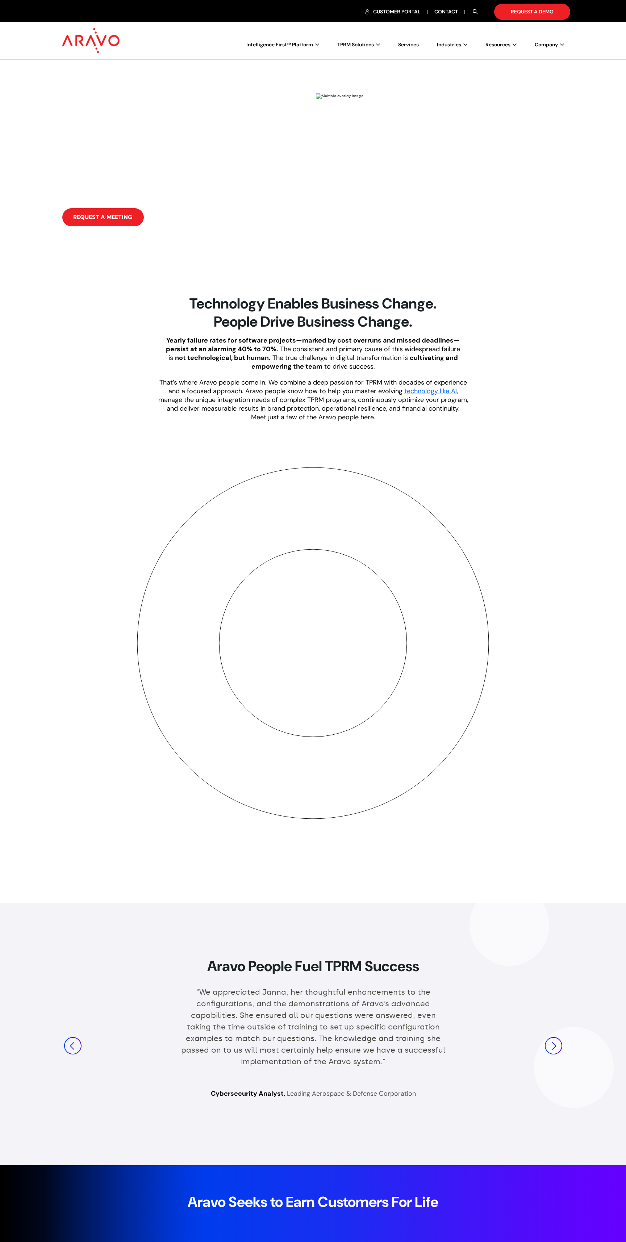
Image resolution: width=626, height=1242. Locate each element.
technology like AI (430, 391)
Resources (497, 44)
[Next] (553, 1045)
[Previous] (72, 1045)
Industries (449, 44)
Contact (446, 11)
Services (408, 44)
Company (546, 44)
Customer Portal (397, 11)
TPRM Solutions (355, 44)
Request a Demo (532, 11)
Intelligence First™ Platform (279, 44)
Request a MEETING (103, 217)
